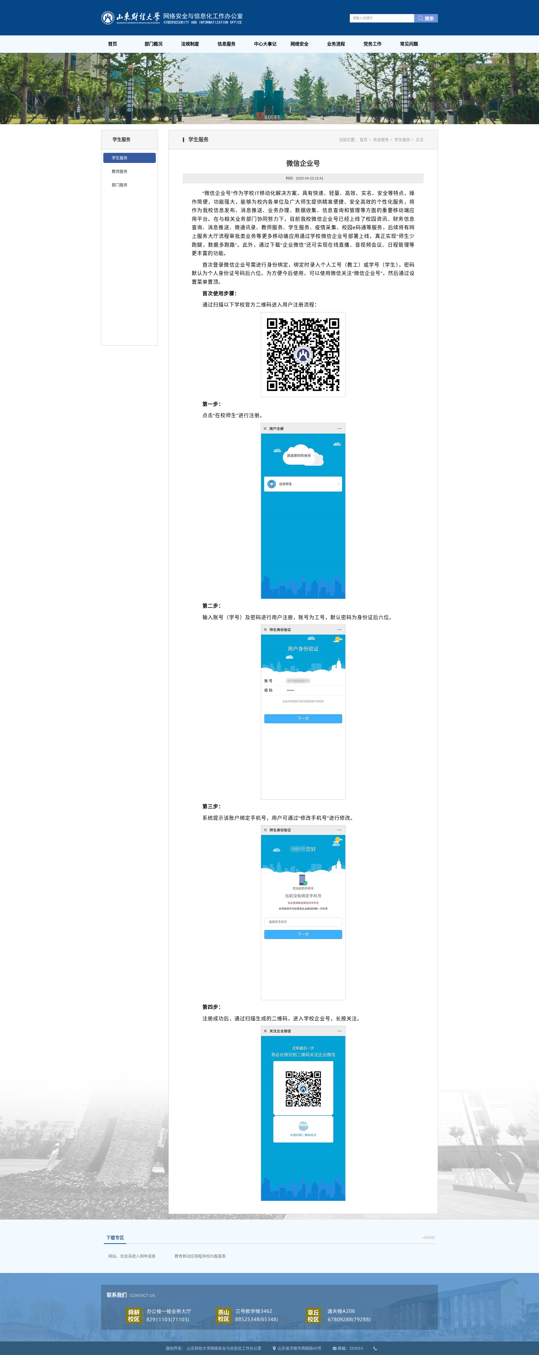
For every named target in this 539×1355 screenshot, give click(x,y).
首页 (112, 44)
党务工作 (373, 44)
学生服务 (402, 139)
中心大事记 (265, 44)
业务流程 (336, 44)
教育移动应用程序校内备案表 (200, 1256)
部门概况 (154, 44)
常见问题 (409, 44)
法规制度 (190, 44)
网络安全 (300, 44)
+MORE (428, 1238)
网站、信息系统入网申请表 (132, 1256)
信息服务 (227, 44)
